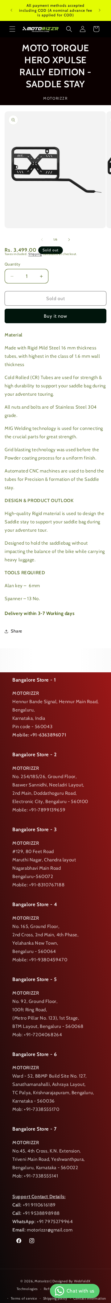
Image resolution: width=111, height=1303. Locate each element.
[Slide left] (42, 239)
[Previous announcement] (11, 10)
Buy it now (55, 316)
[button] (12, 29)
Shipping (35, 254)
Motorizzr (42, 1281)
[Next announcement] (99, 10)
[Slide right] (69, 239)
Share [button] (16, 631)
